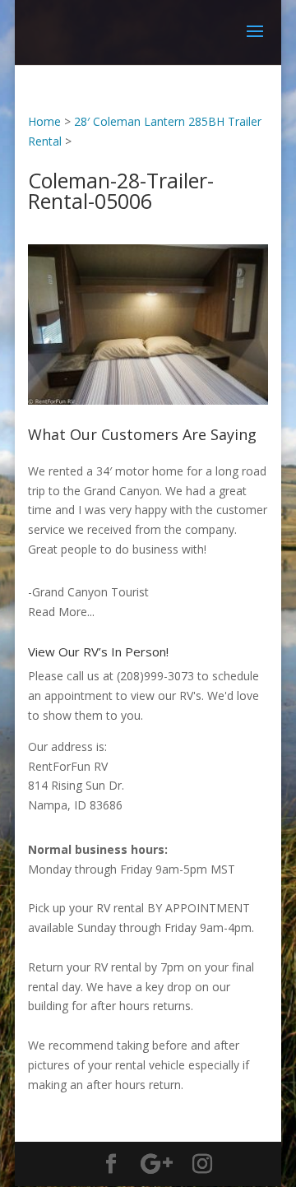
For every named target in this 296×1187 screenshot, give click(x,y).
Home (44, 121)
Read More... (61, 611)
